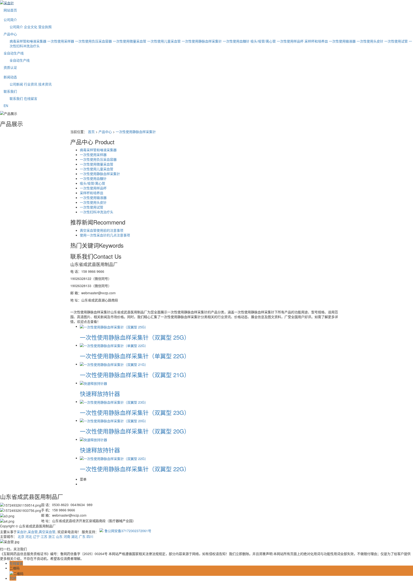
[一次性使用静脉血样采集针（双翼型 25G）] (114, 326)
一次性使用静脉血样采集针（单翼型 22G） (135, 356)
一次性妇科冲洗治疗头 (96, 211)
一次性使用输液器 (342, 41)
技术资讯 (45, 84)
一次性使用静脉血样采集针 (202, 41)
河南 (67, 536)
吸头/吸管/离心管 (263, 41)
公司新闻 (16, 84)
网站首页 (10, 10)
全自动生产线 (14, 53)
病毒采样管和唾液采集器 (28, 41)
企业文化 (30, 26)
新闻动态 (10, 77)
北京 (21, 536)
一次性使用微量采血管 (129, 41)
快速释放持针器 (100, 393)
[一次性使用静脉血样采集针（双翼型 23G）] (114, 401)
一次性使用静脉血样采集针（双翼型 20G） (135, 431)
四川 (90, 536)
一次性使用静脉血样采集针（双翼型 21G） (135, 374)
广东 (82, 536)
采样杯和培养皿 (316, 41)
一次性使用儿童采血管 (164, 41)
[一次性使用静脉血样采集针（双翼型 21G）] (114, 364)
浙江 (51, 536)
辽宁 (36, 536)
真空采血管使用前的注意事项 (101, 230)
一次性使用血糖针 (236, 41)
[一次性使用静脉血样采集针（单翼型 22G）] (114, 345)
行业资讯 (30, 84)
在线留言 (30, 98)
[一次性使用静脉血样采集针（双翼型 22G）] (114, 457)
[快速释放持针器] (93, 382)
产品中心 (10, 34)
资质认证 (10, 67)
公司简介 (10, 19)
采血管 (33, 531)
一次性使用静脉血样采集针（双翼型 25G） (135, 337)
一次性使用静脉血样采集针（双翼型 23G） (135, 412)
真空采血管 (47, 531)
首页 (91, 131)
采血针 (22, 531)
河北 (28, 536)
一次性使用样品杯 (290, 41)
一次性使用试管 (396, 41)
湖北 (74, 536)
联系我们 (10, 91)
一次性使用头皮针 (370, 41)
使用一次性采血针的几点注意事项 (105, 235)
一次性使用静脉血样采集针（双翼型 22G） (135, 469)
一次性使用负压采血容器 (93, 41)
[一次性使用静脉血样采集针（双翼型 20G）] (114, 420)
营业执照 (45, 26)
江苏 (44, 536)
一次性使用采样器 (60, 41)
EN (6, 105)
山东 (59, 536)
